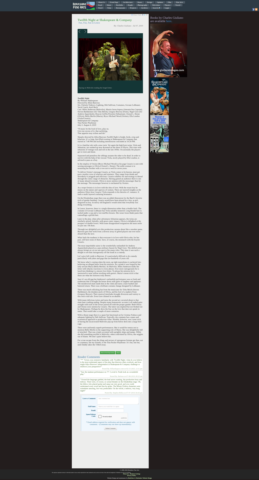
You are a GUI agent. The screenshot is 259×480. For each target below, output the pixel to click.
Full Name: (92, 406)
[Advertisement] (110, 450)
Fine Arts (179, 2)
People (130, 5)
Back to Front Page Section (107, 352)
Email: (93, 410)
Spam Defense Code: (91, 415)
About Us (101, 2)
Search (155, 8)
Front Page (114, 2)
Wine (109, 8)
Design (149, 2)
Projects (133, 8)
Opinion (160, 2)
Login (167, 8)
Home (118, 352)
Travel (177, 5)
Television (156, 5)
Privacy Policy (131, 475)
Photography (142, 5)
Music (109, 5)
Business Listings (135, 474)
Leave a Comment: (89, 398)
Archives (144, 8)
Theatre (167, 5)
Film (169, 2)
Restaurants (120, 8)
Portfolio (119, 5)
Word (100, 8)
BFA (161, 153)
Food (100, 5)
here (168, 21)
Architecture (128, 2)
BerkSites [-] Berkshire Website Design (140, 478)
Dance (139, 2)
